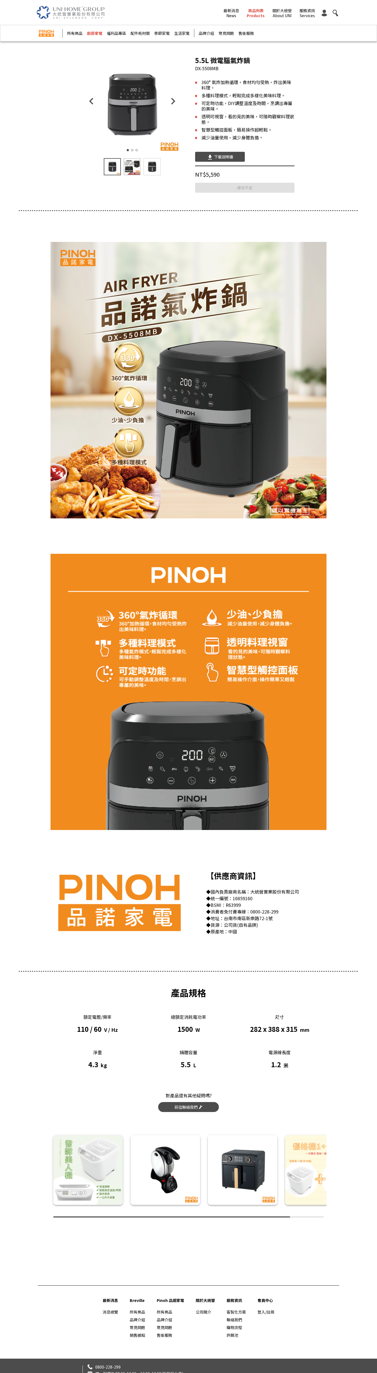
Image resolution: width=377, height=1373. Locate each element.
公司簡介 (203, 1312)
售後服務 (246, 33)
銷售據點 (137, 1335)
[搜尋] (335, 12)
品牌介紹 (206, 33)
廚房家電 (94, 33)
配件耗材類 (140, 33)
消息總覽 (110, 1312)
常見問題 (226, 33)
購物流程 (234, 1327)
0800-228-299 (108, 1367)
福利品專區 (116, 33)
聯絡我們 (234, 1320)
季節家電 (162, 33)
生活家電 (182, 33)
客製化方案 (236, 1312)
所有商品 (75, 33)
